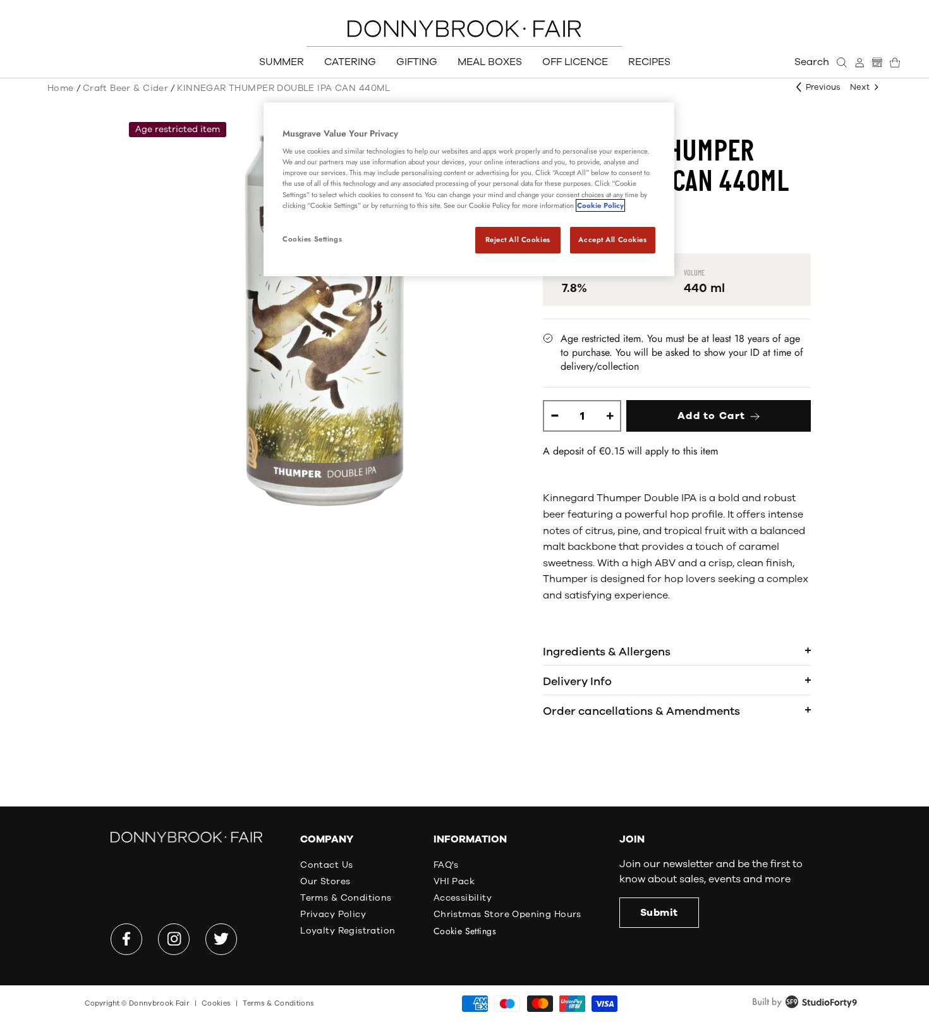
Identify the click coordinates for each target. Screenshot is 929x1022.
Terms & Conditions (346, 898)
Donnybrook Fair (159, 1003)
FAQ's (446, 865)
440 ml (704, 288)
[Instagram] (174, 939)
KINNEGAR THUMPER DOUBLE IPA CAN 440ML (284, 88)
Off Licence (575, 62)
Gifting (416, 62)
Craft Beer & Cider (126, 88)
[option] (324, 320)
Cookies (216, 1003)
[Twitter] (221, 939)
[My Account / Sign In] (859, 62)
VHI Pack (454, 881)
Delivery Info (577, 681)
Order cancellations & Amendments (641, 711)
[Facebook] (126, 939)
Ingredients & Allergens (607, 651)
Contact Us (326, 865)
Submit (659, 913)
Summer (281, 62)
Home (60, 88)
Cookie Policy (600, 205)
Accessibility (463, 898)
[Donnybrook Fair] (464, 28)
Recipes (649, 62)
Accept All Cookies (612, 239)
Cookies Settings (312, 239)
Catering (350, 62)
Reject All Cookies (517, 239)
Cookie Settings (465, 931)
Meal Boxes (490, 62)
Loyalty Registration (347, 931)
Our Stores (325, 881)
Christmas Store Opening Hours (507, 914)
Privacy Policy (333, 914)
